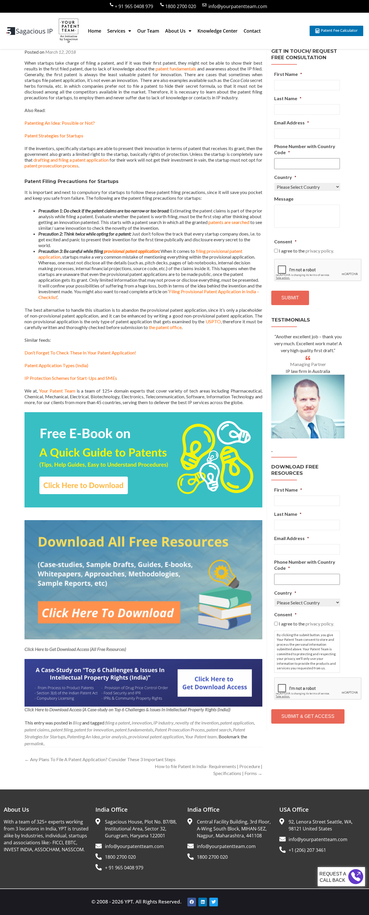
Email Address (291, 122)
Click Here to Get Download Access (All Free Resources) (75, 649)
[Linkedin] (202, 902)
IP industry (163, 722)
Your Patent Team (57, 390)
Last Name (288, 98)
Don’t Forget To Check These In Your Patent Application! (80, 352)
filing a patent (117, 722)
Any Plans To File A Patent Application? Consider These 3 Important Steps (100, 759)
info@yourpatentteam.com (237, 6)
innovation (142, 722)
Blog (77, 722)
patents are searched (228, 222)
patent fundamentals (175, 68)
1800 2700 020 (180, 6)
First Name (288, 74)
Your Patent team (201, 736)
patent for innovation (93, 729)
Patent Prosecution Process (180, 729)
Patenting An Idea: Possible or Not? (60, 123)
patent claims (37, 729)
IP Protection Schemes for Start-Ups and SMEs (71, 378)
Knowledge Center (217, 31)
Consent (285, 241)
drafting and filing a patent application (71, 160)
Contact (252, 31)
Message (283, 198)
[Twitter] (213, 902)
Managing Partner (308, 364)
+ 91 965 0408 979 (134, 6)
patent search (218, 729)
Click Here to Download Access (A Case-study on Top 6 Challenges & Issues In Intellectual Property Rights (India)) (127, 709)
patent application (237, 722)
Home (94, 31)
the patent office (165, 327)
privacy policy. (320, 250)
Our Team (148, 31)
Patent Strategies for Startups (54, 135)
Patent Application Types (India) (56, 365)
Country (285, 177)
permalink (34, 743)
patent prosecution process (51, 165)
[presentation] (318, 270)
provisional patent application (131, 251)
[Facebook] (191, 902)
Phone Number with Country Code (304, 149)
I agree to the (306, 250)
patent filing (62, 729)
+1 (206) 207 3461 (307, 850)
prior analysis (114, 736)
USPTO (213, 321)
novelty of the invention (197, 722)
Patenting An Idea (83, 736)
